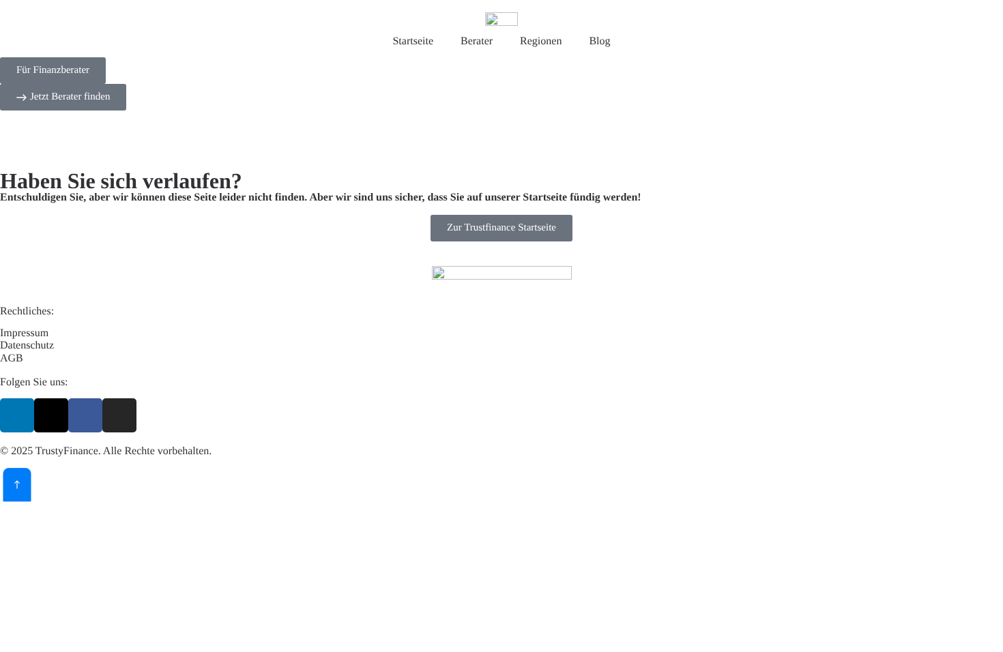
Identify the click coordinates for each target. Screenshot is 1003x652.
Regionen (541, 41)
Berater (477, 41)
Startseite (412, 41)
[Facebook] (85, 415)
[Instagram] (119, 415)
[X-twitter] (51, 415)
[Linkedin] (17, 415)
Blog (599, 41)
